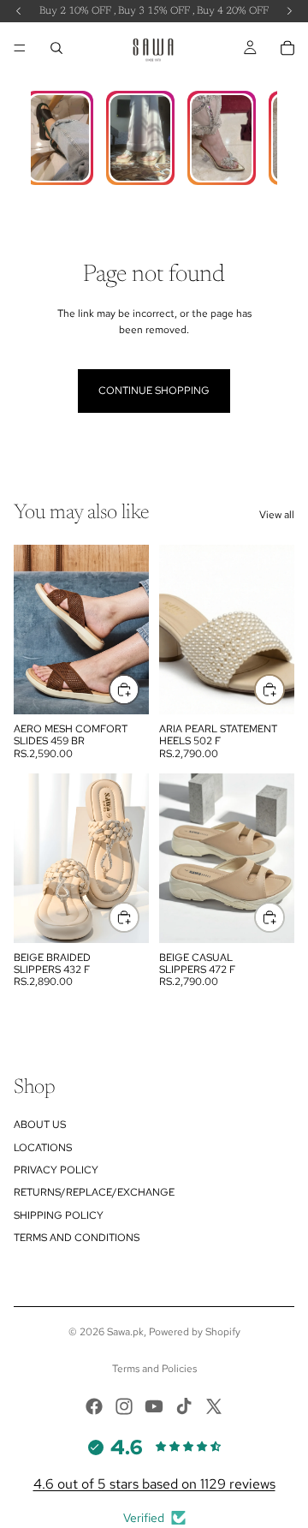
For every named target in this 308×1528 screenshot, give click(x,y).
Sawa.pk (125, 1332)
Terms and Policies (154, 1369)
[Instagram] (124, 1406)
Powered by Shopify (194, 1332)
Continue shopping (154, 390)
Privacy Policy (56, 1170)
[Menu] (19, 48)
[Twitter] (214, 1406)
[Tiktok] (184, 1406)
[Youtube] (154, 1406)
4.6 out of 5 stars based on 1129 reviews (154, 1484)
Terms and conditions (76, 1237)
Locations (43, 1148)
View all (276, 515)
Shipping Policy (59, 1215)
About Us (40, 1124)
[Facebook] (94, 1406)
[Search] (56, 48)
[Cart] (287, 48)
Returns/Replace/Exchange (94, 1192)
